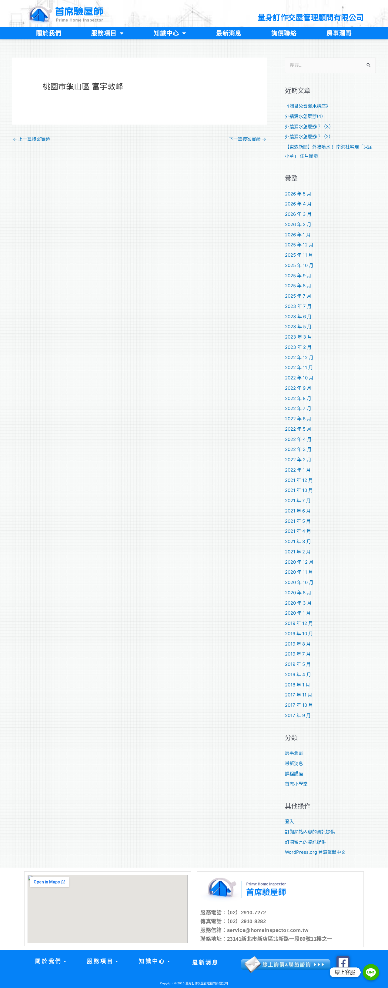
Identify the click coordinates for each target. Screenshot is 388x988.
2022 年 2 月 (298, 459)
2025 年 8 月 (298, 286)
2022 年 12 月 (299, 357)
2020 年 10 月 (299, 582)
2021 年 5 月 (298, 521)
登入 (289, 821)
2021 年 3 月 (298, 541)
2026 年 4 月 (298, 204)
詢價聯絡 (284, 33)
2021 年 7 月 (298, 500)
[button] (50, 961)
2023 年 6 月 (298, 316)
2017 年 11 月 (298, 695)
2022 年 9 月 (298, 388)
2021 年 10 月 (299, 490)
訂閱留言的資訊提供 (305, 842)
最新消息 (229, 33)
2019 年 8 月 (298, 644)
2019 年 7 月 (298, 654)
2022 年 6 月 (298, 419)
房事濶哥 (339, 33)
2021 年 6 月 (298, 511)
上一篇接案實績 (31, 139)
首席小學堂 (296, 784)
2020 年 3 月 (298, 603)
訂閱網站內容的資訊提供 (310, 832)
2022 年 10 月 (299, 378)
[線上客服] (371, 972)
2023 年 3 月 (298, 337)
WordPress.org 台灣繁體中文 (315, 852)
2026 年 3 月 (298, 214)
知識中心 (166, 33)
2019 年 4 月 (298, 674)
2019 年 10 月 (299, 633)
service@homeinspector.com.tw (268, 930)
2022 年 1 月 (298, 470)
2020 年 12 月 (299, 562)
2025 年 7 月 (298, 296)
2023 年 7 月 (298, 306)
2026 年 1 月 (298, 235)
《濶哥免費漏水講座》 (307, 106)
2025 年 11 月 (299, 255)
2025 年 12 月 (299, 245)
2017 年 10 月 (299, 705)
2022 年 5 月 (298, 429)
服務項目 (104, 33)
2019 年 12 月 (299, 623)
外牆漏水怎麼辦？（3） (309, 126)
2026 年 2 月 (298, 224)
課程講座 (294, 773)
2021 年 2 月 (298, 552)
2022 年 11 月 (299, 367)
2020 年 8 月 (298, 593)
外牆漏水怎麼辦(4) (304, 116)
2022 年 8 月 (298, 398)
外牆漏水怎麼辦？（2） (309, 136)
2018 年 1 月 (297, 685)
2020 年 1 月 (298, 613)
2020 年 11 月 (299, 572)
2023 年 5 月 (298, 326)
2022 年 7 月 (298, 408)
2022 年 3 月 (298, 449)
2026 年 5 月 (298, 194)
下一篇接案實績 (247, 139)
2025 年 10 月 (299, 265)
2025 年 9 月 (298, 276)
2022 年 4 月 (298, 439)
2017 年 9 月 (298, 715)
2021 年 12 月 (299, 480)
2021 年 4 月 (298, 531)
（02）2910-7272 (246, 913)
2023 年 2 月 (298, 347)
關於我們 (49, 33)
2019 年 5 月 (298, 664)
